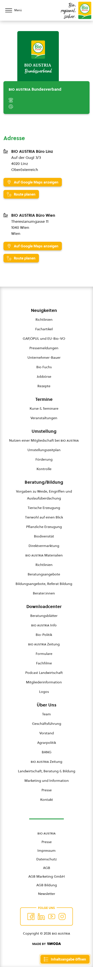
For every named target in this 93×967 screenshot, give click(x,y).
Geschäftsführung (46, 723)
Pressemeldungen (43, 348)
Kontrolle (44, 468)
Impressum (46, 850)
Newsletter (46, 893)
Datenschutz (46, 859)
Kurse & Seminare (44, 408)
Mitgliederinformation (44, 682)
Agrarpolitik (46, 742)
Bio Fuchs (44, 367)
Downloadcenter (44, 607)
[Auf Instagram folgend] (62, 916)
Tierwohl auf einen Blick (44, 517)
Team (46, 714)
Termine (44, 399)
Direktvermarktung (44, 545)
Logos (44, 691)
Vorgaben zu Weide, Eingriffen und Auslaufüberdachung (44, 495)
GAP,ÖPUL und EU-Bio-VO (44, 338)
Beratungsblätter (44, 615)
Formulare (44, 653)
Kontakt (46, 799)
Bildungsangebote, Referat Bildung (44, 583)
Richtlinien (44, 319)
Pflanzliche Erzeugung (44, 526)
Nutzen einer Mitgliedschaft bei (44, 440)
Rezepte (43, 386)
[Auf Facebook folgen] (31, 916)
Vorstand (46, 733)
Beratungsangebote (44, 574)
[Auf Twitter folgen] (41, 916)
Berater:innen (44, 593)
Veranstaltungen (43, 418)
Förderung (44, 459)
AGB (46, 867)
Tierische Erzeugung (44, 507)
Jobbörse (44, 376)
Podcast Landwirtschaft (44, 672)
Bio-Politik (44, 634)
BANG (46, 752)
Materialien (44, 555)
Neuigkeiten (44, 310)
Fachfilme (44, 663)
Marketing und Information (46, 780)
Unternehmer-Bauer (44, 357)
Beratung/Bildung (44, 482)
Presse (47, 790)
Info (44, 625)
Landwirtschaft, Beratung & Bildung (46, 771)
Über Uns (46, 705)
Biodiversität (44, 536)
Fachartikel (44, 329)
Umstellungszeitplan (44, 449)
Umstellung (44, 431)
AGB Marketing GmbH (46, 876)
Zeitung (44, 644)
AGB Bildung (46, 885)
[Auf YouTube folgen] (51, 916)
